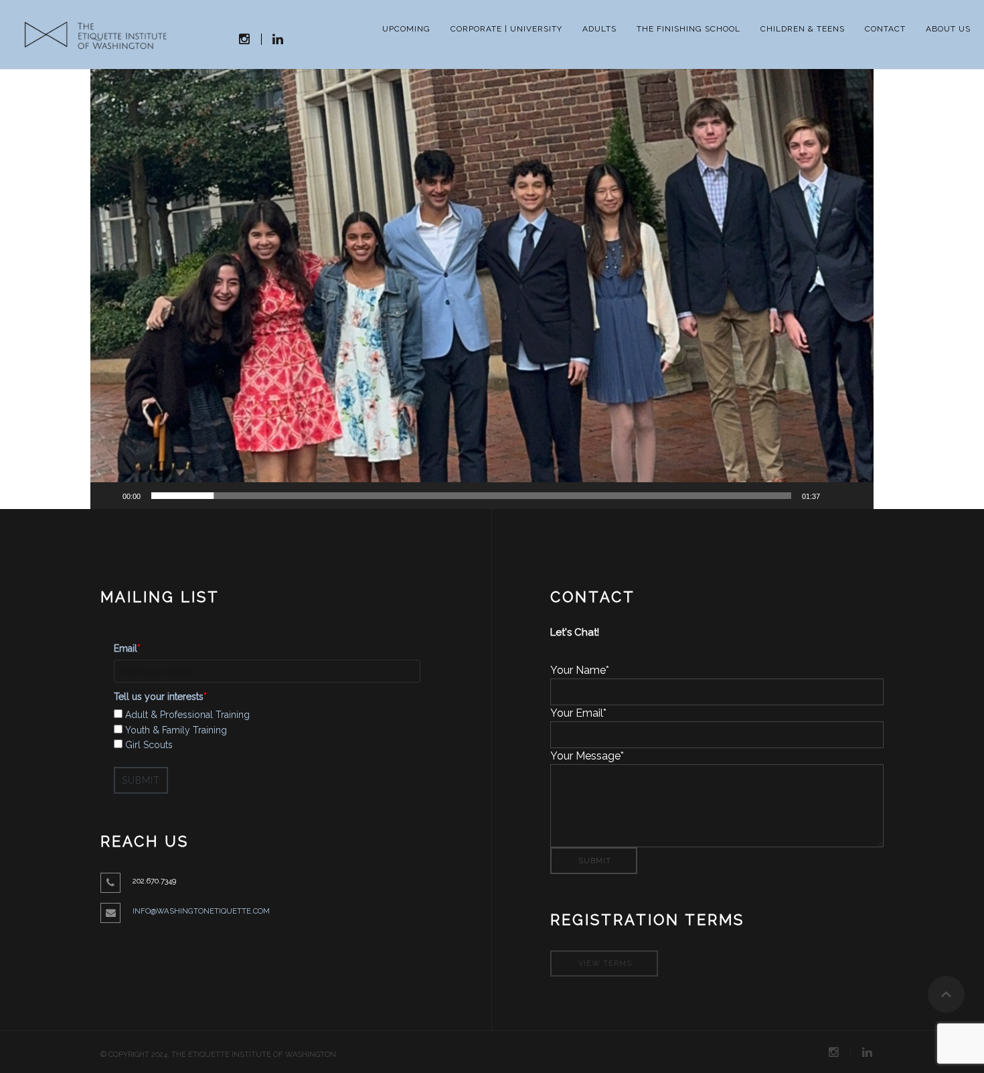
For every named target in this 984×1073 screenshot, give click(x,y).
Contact (885, 28)
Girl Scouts (149, 744)
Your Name (579, 670)
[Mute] (834, 495)
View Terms (605, 963)
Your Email (578, 713)
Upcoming (406, 28)
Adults (599, 28)
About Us (948, 28)
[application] (482, 288)
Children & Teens (802, 28)
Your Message (587, 755)
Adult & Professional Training (187, 714)
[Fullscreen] (856, 495)
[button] (482, 288)
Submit (141, 780)
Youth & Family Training (176, 730)
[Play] (107, 495)
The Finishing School (688, 28)
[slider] (471, 495)
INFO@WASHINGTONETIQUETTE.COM (201, 911)
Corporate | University (506, 28)
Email (127, 648)
